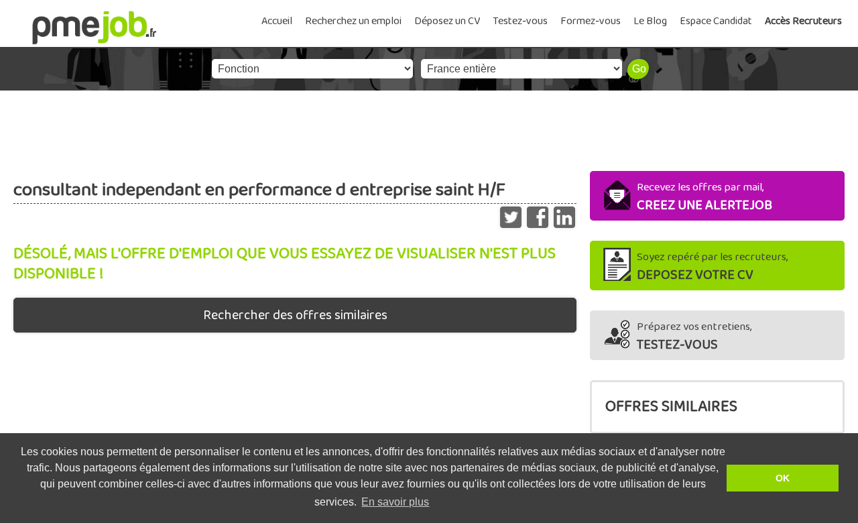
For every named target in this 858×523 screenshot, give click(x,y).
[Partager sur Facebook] (538, 214)
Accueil (276, 21)
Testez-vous (520, 21)
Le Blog (650, 21)
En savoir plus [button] (395, 502)
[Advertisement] (429, 127)
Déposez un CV (447, 21)
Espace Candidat (716, 21)
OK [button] (783, 478)
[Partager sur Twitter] (511, 214)
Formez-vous (590, 21)
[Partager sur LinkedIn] (564, 214)
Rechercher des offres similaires (295, 315)
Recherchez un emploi (353, 21)
